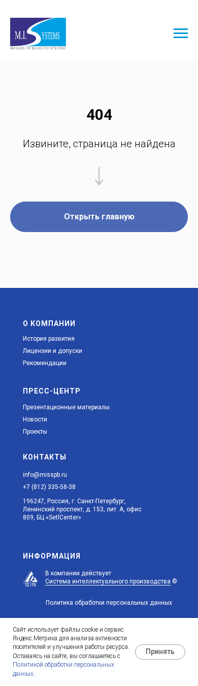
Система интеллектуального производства (108, 581)
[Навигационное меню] (181, 33)
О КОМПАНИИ (49, 323)
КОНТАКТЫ (45, 457)
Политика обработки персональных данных (109, 602)
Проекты (35, 431)
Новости (35, 419)
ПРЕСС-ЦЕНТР (52, 391)
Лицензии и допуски (52, 350)
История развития (49, 338)
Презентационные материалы (66, 407)
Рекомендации (45, 363)
